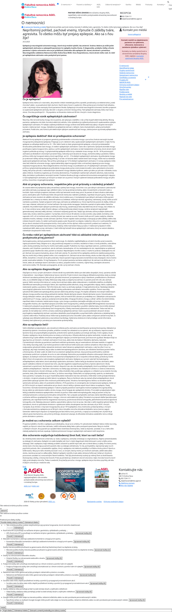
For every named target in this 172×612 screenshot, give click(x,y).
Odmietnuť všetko (31, 522)
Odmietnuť (18, 528)
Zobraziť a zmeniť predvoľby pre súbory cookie (47, 610)
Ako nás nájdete (126, 485)
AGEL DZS (99, 5)
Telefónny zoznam (127, 483)
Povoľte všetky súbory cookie (12, 522)
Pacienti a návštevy (84, 4)
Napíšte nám (124, 89)
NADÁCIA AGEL (125, 82)
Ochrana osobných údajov (129, 85)
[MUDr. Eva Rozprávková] (43, 78)
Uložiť (3, 607)
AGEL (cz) (27, 486)
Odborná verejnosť (112, 4)
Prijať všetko (7, 610)
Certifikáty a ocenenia (127, 77)
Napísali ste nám (125, 97)
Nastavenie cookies (94, 502)
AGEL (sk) (35, 486)
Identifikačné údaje (126, 68)
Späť (24, 466)
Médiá (138, 4)
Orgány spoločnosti (126, 70)
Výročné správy (125, 87)
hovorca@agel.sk (134, 34)
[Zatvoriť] (1, 508)
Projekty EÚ (123, 80)
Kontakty (160, 4)
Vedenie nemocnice (126, 73)
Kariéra (128, 4)
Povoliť (9, 528)
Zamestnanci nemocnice (128, 75)
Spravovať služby (83, 533)
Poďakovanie (124, 92)
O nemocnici (66, 4)
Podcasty (148, 4)
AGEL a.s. (51, 502)
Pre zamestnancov (126, 99)
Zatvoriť (4, 511)
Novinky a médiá (40, 27)
